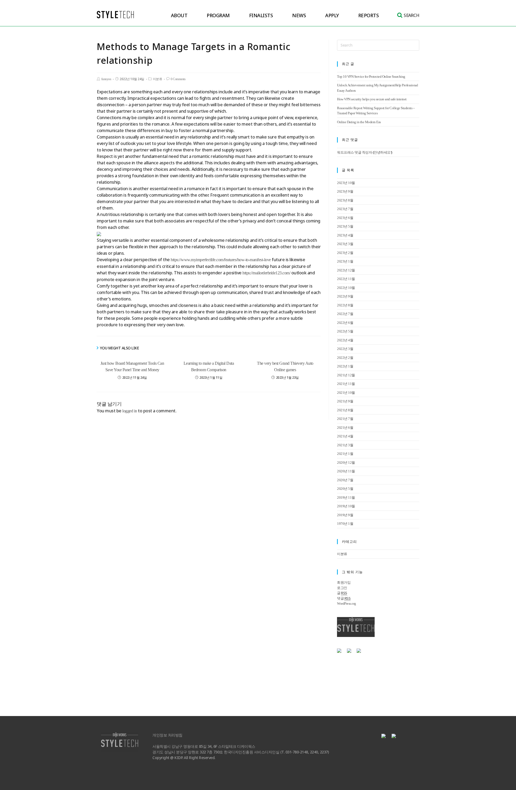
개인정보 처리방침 (167, 735)
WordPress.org (346, 603)
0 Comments (178, 79)
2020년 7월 (345, 480)
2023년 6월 (345, 218)
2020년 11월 (346, 471)
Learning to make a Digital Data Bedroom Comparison (209, 366)
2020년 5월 (345, 489)
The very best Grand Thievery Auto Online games (285, 366)
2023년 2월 (345, 253)
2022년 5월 (345, 331)
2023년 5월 (345, 226)
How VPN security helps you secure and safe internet (372, 99)
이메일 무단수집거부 (387, 667)
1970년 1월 (345, 524)
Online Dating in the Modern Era (359, 122)
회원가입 (343, 582)
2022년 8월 (345, 305)
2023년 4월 (345, 235)
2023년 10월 (346, 183)
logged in (129, 411)
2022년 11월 (346, 279)
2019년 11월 (346, 497)
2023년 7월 (345, 209)
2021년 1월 (345, 454)
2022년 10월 (346, 288)
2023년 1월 (345, 261)
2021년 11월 (346, 384)
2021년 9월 (345, 401)
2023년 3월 (345, 244)
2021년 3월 (345, 445)
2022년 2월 (345, 358)
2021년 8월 (345, 410)
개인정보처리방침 (351, 667)
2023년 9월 (345, 191)
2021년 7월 (345, 419)
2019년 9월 (345, 515)
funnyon (106, 79)
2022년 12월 (346, 270)
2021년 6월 (345, 428)
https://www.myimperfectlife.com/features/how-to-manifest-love (221, 259)
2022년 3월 (345, 349)
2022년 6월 (345, 323)
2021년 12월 (346, 375)
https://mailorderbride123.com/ (266, 273)
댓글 (343, 598)
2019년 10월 (346, 506)
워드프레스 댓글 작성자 (354, 152)
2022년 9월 (345, 296)
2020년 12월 (346, 462)
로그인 (342, 588)
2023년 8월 (345, 200)
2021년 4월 (345, 436)
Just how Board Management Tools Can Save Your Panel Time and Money (132, 366)
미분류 (157, 79)
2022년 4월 (345, 340)
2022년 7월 (345, 314)
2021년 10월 (346, 393)
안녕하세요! (382, 152)
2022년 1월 (345, 366)
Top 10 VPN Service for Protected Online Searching (371, 77)
